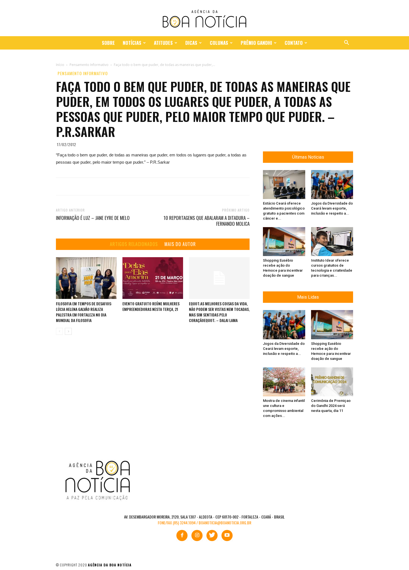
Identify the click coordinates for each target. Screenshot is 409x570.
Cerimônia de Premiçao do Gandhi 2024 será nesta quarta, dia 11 (331, 406)
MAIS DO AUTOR (180, 244)
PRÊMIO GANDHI (256, 42)
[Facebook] (182, 535)
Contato (294, 42)
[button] (346, 43)
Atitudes (163, 42)
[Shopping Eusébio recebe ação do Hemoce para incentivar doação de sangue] (284, 241)
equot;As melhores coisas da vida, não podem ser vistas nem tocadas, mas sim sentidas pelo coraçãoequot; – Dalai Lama (219, 312)
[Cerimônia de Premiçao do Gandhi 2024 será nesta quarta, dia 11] (332, 381)
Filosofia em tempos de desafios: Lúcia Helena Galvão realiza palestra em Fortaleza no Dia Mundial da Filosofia (84, 312)
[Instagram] (197, 535)
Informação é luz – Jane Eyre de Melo (93, 218)
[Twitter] (212, 535)
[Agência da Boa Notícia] (204, 18)
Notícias (132, 42)
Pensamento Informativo (83, 73)
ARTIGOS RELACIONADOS (134, 244)
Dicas (191, 42)
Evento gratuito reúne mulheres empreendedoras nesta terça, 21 (150, 306)
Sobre (108, 42)
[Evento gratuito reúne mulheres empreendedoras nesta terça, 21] (152, 278)
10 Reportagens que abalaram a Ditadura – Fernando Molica (207, 221)
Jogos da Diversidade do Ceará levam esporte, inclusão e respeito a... (332, 208)
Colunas (219, 42)
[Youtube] (227, 535)
